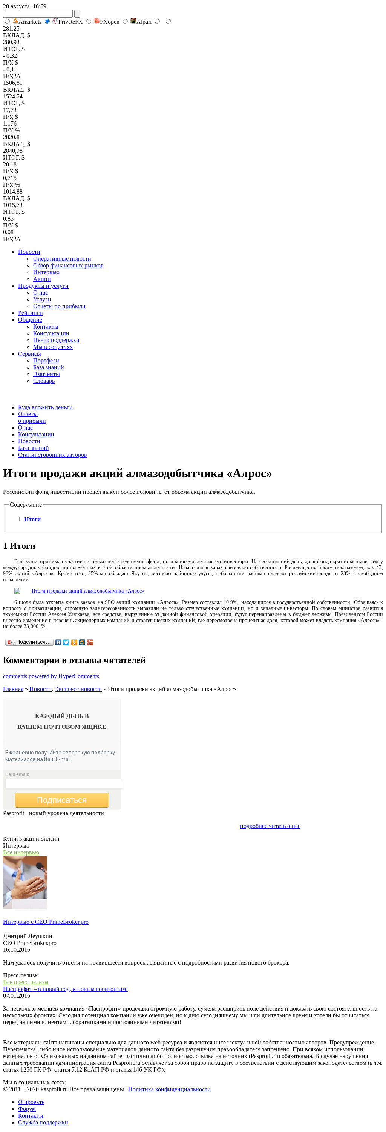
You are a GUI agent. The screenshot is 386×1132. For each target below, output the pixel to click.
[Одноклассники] (74, 642)
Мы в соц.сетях (53, 347)
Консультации (51, 333)
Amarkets (29, 21)
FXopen (109, 21)
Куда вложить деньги (45, 407)
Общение (30, 319)
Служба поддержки (43, 1122)
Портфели (46, 360)
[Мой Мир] (82, 642)
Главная (13, 689)
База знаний (48, 367)
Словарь (44, 381)
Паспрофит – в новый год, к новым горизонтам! (65, 989)
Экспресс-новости (78, 689)
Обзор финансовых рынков (68, 265)
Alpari (144, 21)
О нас (40, 292)
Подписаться (62, 800)
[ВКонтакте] (59, 642)
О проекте (31, 1102)
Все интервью (21, 852)
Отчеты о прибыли (32, 417)
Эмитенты (46, 374)
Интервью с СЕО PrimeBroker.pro (46, 922)
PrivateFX (70, 21)
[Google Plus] (90, 642)
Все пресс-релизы (26, 982)
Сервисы (29, 353)
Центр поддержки (56, 340)
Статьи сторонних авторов (52, 455)
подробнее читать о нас (270, 826)
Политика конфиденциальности (169, 1089)
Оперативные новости (62, 258)
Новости (29, 252)
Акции (42, 279)
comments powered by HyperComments (51, 676)
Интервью (46, 272)
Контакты (45, 326)
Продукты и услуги (43, 286)
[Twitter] (66, 642)
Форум (27, 1109)
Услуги (42, 299)
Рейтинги (30, 313)
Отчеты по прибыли (59, 306)
